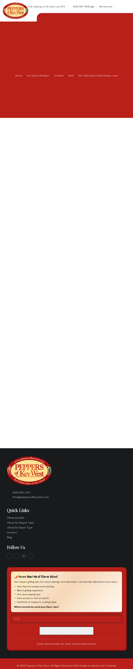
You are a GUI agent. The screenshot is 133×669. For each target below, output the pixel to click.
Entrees (59, 75)
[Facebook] (10, 556)
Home (18, 75)
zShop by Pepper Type (20, 522)
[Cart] (126, 6)
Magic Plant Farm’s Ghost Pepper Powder (47, 273)
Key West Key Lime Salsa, (103, 316)
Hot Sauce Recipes (38, 75)
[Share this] (50, 421)
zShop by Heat (15, 517)
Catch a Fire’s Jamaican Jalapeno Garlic (51, 278)
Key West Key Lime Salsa (44, 233)
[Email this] (42, 421)
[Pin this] (75, 421)
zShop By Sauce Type (20, 527)
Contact (12, 532)
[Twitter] (24, 556)
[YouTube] (31, 556)
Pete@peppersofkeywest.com (31, 497)
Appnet (16, 129)
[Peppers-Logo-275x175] (15, 11)
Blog (9, 537)
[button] (120, 6)
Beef (71, 75)
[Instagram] (17, 556)
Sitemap (111, 665)
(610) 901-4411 (21, 492)
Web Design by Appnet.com (89, 665)
